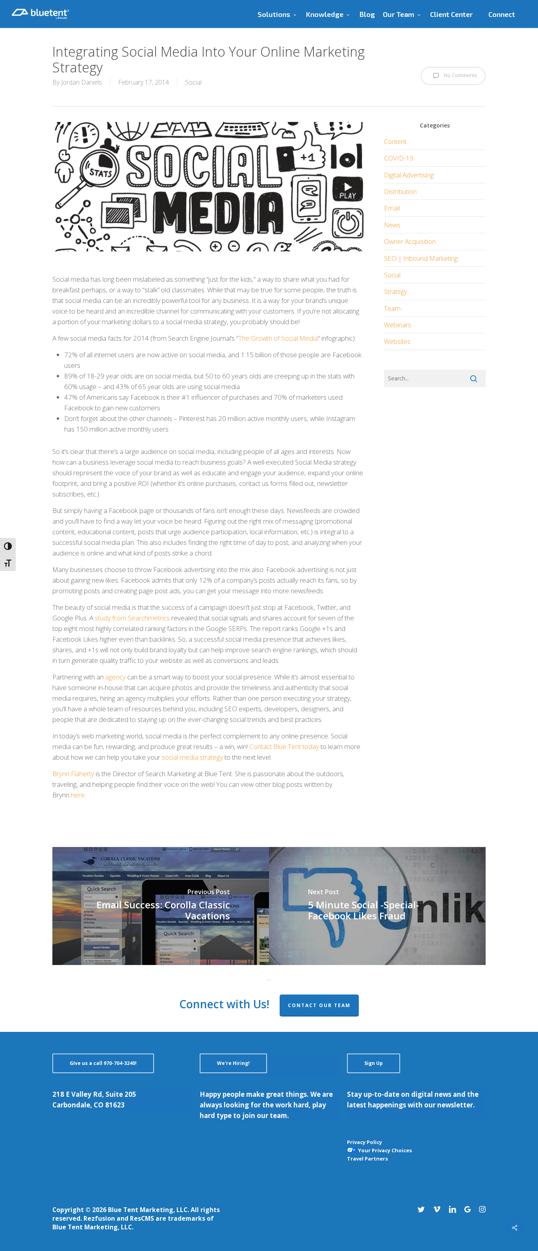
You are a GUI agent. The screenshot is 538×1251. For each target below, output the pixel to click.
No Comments (460, 75)
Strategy (395, 291)
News (392, 224)
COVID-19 (399, 157)
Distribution (400, 191)
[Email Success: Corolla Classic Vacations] (160, 906)
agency (115, 676)
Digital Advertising (409, 174)
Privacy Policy (364, 1142)
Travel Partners (367, 1158)
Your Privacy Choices (384, 1150)
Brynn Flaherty (73, 773)
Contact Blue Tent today (284, 746)
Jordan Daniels (81, 82)
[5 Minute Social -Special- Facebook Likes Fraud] (377, 906)
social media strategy (192, 757)
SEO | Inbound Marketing (421, 258)
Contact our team (319, 1005)
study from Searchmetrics (132, 617)
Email (392, 207)
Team (392, 308)
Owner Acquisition (410, 241)
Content (395, 141)
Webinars (397, 324)
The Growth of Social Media (278, 338)
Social (193, 82)
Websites (397, 341)
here (78, 794)
